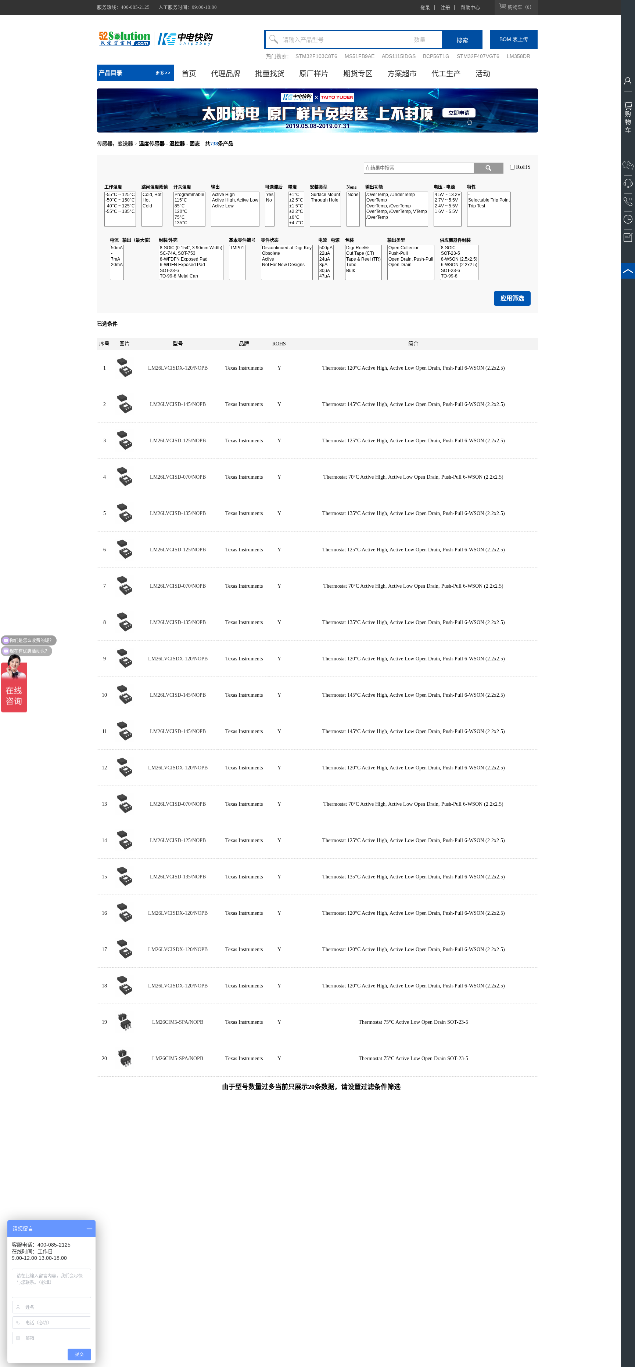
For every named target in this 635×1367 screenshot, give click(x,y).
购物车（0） (521, 7)
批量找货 (269, 74)
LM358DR (518, 56)
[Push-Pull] (411, 253)
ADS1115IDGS (399, 56)
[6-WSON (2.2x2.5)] (459, 265)
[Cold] (152, 206)
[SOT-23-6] (191, 270)
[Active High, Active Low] (235, 200)
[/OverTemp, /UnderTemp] (397, 194)
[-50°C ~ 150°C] (120, 200)
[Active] (286, 259)
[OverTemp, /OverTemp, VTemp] (397, 211)
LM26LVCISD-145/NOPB (178, 404)
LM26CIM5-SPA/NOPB (177, 1022)
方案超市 (402, 74)
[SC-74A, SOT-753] (191, 253)
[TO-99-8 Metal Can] (191, 276)
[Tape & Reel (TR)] (363, 259)
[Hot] (152, 200)
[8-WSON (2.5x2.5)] (459, 259)
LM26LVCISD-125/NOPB (178, 440)
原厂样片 (314, 74)
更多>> (163, 73)
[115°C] (189, 200)
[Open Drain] (411, 265)
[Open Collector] (411, 248)
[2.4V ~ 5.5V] (447, 206)
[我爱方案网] (125, 39)
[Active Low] (235, 206)
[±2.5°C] (296, 200)
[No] (269, 200)
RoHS (523, 167)
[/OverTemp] (397, 217)
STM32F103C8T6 (316, 56)
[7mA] (116, 259)
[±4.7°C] (296, 223)
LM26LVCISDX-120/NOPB (178, 368)
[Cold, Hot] (152, 194)
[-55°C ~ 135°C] (120, 211)
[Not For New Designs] (286, 265)
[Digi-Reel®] (363, 248)
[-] (488, 194)
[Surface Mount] (325, 194)
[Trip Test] (488, 206)
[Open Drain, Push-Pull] (411, 259)
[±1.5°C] (296, 206)
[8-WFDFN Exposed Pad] (191, 259)
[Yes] (269, 194)
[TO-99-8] (459, 276)
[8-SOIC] (459, 248)
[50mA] (116, 248)
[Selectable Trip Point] (488, 200)
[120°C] (189, 211)
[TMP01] (237, 248)
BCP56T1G (436, 56)
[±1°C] (296, 194)
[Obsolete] (286, 253)
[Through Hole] (325, 200)
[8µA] (326, 265)
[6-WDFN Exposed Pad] (191, 265)
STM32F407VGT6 (478, 56)
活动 (483, 74)
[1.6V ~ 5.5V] (447, 211)
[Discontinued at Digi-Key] (286, 248)
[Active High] (235, 194)
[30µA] (326, 270)
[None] (353, 194)
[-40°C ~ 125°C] (120, 206)
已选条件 (107, 324)
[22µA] (326, 253)
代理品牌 (225, 74)
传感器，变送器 (115, 143)
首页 (189, 74)
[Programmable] (189, 194)
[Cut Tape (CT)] (363, 253)
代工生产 (446, 74)
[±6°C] (296, 217)
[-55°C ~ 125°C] (120, 194)
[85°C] (189, 206)
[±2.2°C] (296, 211)
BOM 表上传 (513, 39)
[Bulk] (363, 270)
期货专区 (358, 74)
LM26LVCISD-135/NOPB (178, 513)
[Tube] (363, 265)
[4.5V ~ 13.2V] (447, 194)
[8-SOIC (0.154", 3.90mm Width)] (191, 248)
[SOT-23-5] (459, 253)
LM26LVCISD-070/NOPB (178, 477)
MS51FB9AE (359, 56)
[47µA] (326, 276)
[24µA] (326, 259)
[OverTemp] (397, 200)
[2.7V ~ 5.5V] (447, 200)
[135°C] (189, 223)
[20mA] (116, 265)
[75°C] (189, 217)
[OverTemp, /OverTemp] (397, 206)
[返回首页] (185, 39)
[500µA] (326, 248)
